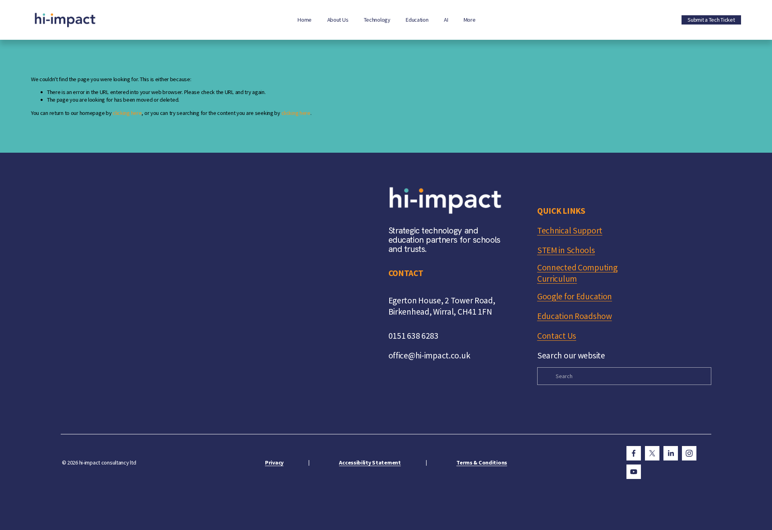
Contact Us (556, 335)
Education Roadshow (574, 316)
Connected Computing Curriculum (577, 273)
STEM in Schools (566, 250)
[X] (652, 453)
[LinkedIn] (670, 453)
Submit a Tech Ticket (711, 19)
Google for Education (574, 296)
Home (305, 19)
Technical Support (569, 230)
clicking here (127, 113)
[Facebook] (633, 453)
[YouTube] (633, 472)
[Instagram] (689, 453)
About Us (338, 19)
